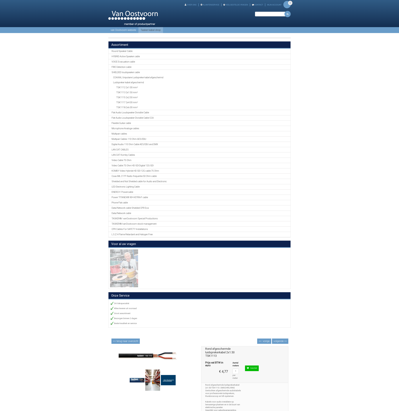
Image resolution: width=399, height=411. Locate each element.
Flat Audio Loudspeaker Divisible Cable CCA (133, 118)
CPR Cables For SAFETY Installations (130, 229)
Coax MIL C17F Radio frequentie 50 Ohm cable (134, 176)
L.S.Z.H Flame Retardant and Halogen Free (132, 234)
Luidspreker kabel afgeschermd (128, 82)
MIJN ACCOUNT (274, 5)
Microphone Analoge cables (125, 128)
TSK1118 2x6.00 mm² (127, 107)
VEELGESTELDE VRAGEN (237, 5)
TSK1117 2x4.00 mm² (127, 102)
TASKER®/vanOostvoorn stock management (134, 224)
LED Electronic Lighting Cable (126, 186)
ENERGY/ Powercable (122, 192)
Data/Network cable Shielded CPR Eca (130, 208)
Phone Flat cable (120, 202)
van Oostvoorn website (123, 30)
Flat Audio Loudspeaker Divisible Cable (130, 112)
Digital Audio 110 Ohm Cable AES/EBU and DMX (135, 144)
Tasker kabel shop (151, 30)
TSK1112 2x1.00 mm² (127, 87)
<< (125, 341)
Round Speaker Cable (122, 51)
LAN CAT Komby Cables (123, 155)
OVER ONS (192, 5)
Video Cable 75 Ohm (121, 160)
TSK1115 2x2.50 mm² (127, 97)
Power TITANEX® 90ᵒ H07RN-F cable (130, 197)
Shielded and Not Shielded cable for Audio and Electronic (139, 181)
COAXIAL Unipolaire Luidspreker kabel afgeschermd (138, 77)
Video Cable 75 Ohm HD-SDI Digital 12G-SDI (133, 165)
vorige (266, 341)
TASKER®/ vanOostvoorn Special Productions (135, 218)
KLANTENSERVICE (211, 5)
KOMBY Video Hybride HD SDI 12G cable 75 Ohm (135, 171)
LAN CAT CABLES (120, 149)
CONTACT (258, 5)
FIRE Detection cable (121, 67)
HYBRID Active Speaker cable (126, 56)
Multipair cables (119, 133)
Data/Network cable (121, 213)
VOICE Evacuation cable (123, 61)
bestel (253, 368)
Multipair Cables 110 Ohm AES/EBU (129, 139)
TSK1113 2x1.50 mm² (127, 92)
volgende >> (280, 341)
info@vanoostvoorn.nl (122, 282)
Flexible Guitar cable (121, 123)
